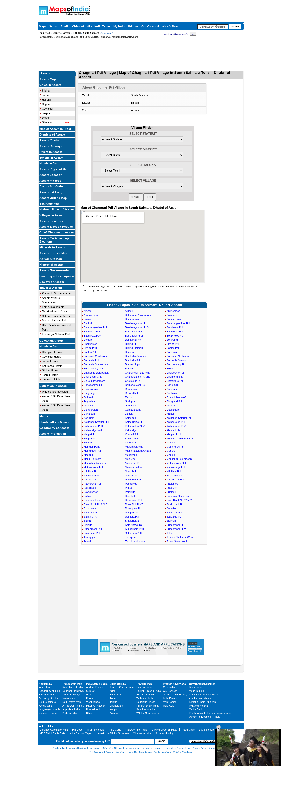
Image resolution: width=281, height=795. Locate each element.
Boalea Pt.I (173, 348)
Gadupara (130, 401)
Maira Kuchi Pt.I (175, 446)
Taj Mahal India (144, 698)
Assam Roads (49, 140)
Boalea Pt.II (90, 352)
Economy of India (48, 698)
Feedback (98, 752)
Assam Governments (54, 270)
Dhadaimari (131, 389)
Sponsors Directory (77, 748)
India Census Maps (80, 733)
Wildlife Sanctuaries (147, 713)
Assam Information (52, 433)
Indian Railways (71, 694)
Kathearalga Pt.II (176, 422)
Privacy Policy (199, 748)
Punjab (90, 698)
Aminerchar (173, 311)
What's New (170, 26)
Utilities (133, 26)
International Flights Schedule (112, 733)
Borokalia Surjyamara (96, 364)
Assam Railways (50, 146)
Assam (66, 32)
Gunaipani (89, 413)
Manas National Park (54, 320)
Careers (109, 752)
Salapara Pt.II (132, 512)
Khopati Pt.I (90, 434)
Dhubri (77, 32)
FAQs (104, 748)
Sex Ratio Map (49, 203)
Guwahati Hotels (52, 356)
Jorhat (45, 95)
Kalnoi (170, 413)
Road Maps (188, 729)
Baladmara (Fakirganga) (138, 315)
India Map (44, 32)
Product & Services (174, 683)
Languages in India (49, 709)
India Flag (44, 687)
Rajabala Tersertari (94, 500)
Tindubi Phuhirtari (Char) (180, 537)
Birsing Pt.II (173, 343)
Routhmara (90, 508)
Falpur (128, 397)
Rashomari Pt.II (133, 500)
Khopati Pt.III (174, 434)
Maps (42, 26)
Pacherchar (90, 479)
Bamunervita (174, 319)
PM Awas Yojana (198, 705)
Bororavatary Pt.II (93, 368)
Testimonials (59, 748)
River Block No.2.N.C (95, 504)
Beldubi (88, 339)
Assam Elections (51, 221)
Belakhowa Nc (175, 335)
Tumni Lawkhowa (135, 541)
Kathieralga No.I (93, 430)
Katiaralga (131, 430)
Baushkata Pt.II (92, 331)
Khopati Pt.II (131, 434)
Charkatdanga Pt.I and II (138, 376)
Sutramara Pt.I (92, 533)
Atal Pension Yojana (200, 698)
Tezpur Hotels (50, 374)
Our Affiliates (115, 748)
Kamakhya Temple (53, 307)
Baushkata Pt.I (175, 327)
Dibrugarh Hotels (52, 352)
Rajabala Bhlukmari (178, 496)
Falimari (88, 397)
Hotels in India (144, 687)
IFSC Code (115, 729)
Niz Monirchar (174, 475)
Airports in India (71, 709)
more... (67, 122)
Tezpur (46, 113)
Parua (128, 487)
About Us (213, 748)
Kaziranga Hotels (52, 365)
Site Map (119, 752)
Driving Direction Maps (164, 729)
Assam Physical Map (54, 169)
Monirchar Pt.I (132, 463)
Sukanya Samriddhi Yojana (204, 694)
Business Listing (164, 733)
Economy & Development (57, 276)
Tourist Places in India (148, 690)
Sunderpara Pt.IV (176, 529)
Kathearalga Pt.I (134, 422)
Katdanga (130, 418)
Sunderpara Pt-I (175, 524)
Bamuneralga (132, 319)
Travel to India (144, 683)
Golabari (171, 405)
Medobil (88, 455)
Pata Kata (172, 487)
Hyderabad (116, 694)
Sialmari (171, 520)
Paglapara (172, 483)
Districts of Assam (52, 134)
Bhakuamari (90, 343)
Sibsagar (47, 122)
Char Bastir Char (93, 376)
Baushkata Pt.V (92, 335)
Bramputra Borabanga (96, 372)
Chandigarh (116, 705)
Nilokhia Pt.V (132, 475)
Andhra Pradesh (95, 687)
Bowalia (171, 368)
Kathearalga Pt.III (93, 426)
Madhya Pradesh (95, 705)
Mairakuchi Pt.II (92, 450)
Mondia (171, 455)
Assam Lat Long (51, 192)
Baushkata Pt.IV (175, 331)
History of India (47, 694)
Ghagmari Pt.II (174, 401)
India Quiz (168, 705)
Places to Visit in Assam (56, 293)
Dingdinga (89, 393)
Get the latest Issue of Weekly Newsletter (173, 752)
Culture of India (47, 702)
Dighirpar (172, 389)
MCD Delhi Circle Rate (52, 733)
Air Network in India (73, 705)
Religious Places (145, 702)
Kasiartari (89, 418)
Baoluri (88, 323)
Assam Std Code (51, 186)
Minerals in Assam (52, 247)
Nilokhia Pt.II (132, 471)
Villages (56, 32)
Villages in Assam (51, 215)
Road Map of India (72, 687)
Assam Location (50, 174)
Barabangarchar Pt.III (95, 327)
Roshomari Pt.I (175, 504)
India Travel (102, 26)
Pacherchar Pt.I (133, 479)
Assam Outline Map (53, 198)
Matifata (171, 450)
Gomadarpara (133, 409)
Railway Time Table (136, 729)
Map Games (169, 702)
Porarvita (130, 492)
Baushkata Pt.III (133, 331)
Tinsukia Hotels (51, 379)
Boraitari (130, 352)
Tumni (87, 541)
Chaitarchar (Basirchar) (138, 372)
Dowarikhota (132, 393)
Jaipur (113, 702)
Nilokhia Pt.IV (91, 475)
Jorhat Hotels (50, 361)
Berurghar (172, 339)
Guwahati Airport (51, 340)
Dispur (46, 117)
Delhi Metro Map (71, 702)
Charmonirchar (175, 376)
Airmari (129, 311)
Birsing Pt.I (131, 343)
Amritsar (114, 713)
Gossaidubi (173, 409)
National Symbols (48, 713)
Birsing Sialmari (134, 348)
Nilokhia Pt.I (90, 471)
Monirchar (130, 459)
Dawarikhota (91, 389)
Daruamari (173, 385)
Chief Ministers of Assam (56, 232)
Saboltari (172, 508)
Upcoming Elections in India (204, 716)
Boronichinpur (133, 364)
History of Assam (51, 264)
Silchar (46, 90)
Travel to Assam (50, 287)
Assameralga (91, 315)
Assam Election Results (56, 226)
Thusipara (130, 537)
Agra (112, 690)
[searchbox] (212, 26)
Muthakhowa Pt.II (176, 463)
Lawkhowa (131, 442)
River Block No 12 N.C (179, 500)
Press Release (145, 752)
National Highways (73, 690)
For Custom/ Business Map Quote (58, 37)
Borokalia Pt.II (132, 360)
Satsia (87, 520)
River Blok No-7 (134, 504)
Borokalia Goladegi (136, 356)
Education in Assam (53, 386)
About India (45, 683)
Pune (113, 698)
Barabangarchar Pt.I (136, 323)
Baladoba (172, 315)
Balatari (88, 319)
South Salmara (91, 32)
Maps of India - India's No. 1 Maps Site (42, 10)
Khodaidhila (173, 430)
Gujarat (90, 690)
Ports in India (69, 713)
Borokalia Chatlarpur (95, 356)
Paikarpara (90, 487)
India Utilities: (47, 726)
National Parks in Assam (56, 316)
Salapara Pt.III (174, 512)
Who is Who (45, 705)
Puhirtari (171, 492)
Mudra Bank (196, 709)
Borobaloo (172, 352)
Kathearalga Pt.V (176, 426)
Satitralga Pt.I (174, 516)
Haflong (46, 99)
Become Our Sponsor (152, 748)
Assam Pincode (50, 180)
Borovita (129, 368)
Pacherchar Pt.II (175, 479)
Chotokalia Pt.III (175, 381)
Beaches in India (145, 709)
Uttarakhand (93, 709)
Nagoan (46, 104)
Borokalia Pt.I (91, 360)
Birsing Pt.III (90, 348)
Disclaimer (94, 748)
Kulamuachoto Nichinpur (180, 438)
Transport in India (72, 683)
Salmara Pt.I (90, 516)
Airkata (88, 311)
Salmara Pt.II (132, 516)
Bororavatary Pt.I (176, 364)
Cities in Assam (50, 84)
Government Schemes (202, 683)
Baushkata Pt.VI (134, 335)
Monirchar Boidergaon (179, 459)
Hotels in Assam (50, 163)
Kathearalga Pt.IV (135, 426)
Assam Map (47, 79)
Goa (88, 694)
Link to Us (132, 752)
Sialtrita (88, 524)
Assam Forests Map (53, 253)
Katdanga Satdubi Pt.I (179, 418)
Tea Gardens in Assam (55, 311)
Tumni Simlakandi (177, 541)
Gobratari (89, 405)
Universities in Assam (55, 391)
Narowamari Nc (134, 467)
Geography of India (49, 690)
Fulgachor (89, 401)
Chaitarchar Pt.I (175, 372)
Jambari (129, 413)
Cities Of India (118, 683)
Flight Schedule (96, 729)
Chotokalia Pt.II (133, 381)
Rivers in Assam (50, 151)
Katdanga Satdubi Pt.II (96, 422)
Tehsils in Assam (51, 157)
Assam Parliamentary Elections (54, 240)
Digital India (195, 687)
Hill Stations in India (147, 705)
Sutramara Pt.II (133, 533)
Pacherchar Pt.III (93, 483)
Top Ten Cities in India (122, 687)
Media (43, 416)
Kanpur (114, 709)
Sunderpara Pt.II (93, 529)
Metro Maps (68, 698)
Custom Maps (170, 687)
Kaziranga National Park (56, 334)
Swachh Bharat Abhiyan (202, 702)
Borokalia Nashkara (178, 356)
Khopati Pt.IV (91, 438)
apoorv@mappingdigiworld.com (119, 37)
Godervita (130, 405)
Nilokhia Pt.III (174, 471)
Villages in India (142, 733)
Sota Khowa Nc (133, 524)
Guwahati (47, 108)
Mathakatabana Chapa (138, 450)
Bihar (89, 713)
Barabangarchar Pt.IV (137, 327)
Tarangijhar (90, 537)
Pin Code (77, 729)
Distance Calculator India (54, 729)
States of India (59, 26)
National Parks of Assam (56, 209)
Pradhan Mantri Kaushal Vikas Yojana (210, 713)
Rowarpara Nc (133, 508)
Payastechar (91, 492)
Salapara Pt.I (91, 512)
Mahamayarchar (134, 446)
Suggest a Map (132, 748)
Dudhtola (172, 393)
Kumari (88, 442)
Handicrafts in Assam (54, 422)
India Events (170, 698)
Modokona (131, 455)
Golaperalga (91, 409)
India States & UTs (97, 683)
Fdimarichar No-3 (176, 397)
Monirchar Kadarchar (95, 463)
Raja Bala (130, 496)
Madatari (171, 442)
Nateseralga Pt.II (176, 467)
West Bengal (93, 702)
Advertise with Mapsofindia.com (207, 741)
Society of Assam (51, 281)
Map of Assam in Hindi (55, 128)
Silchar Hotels (50, 370)
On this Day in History (175, 694)
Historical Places (145, 694)
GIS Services (170, 690)
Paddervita (131, 483)
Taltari (170, 533)
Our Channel (150, 26)
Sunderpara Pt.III (134, 529)
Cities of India (82, 26)
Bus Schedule (207, 729)
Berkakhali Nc (133, 339)
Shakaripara (132, 520)
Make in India (196, 690)
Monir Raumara (92, 459)
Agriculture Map (50, 258)
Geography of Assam (54, 427)
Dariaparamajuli (93, 385)
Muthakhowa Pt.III (93, 467)
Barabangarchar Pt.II (178, 323)
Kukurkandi (131, 438)
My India (119, 26)
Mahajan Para (92, 446)
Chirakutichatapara (94, 381)
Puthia (87, 496)
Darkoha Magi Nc (135, 385)
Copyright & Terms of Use (177, 748)
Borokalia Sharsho (177, 360)
